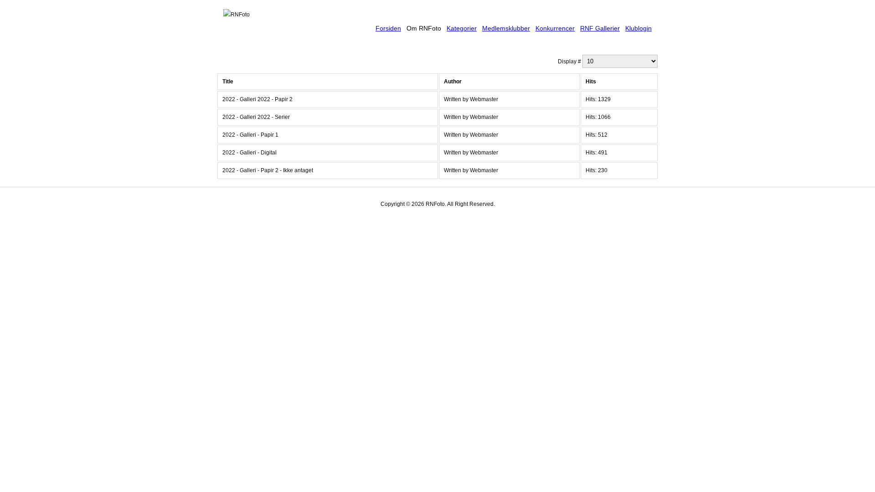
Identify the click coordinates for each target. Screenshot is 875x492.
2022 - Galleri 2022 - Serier (256, 117)
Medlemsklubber (506, 28)
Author (453, 81)
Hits (591, 81)
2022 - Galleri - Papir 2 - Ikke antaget (267, 170)
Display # (570, 61)
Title (227, 81)
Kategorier (462, 28)
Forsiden (388, 28)
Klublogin (638, 28)
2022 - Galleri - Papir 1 (250, 135)
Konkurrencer (555, 28)
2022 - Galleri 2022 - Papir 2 (257, 99)
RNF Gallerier (600, 28)
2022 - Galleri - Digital (249, 152)
